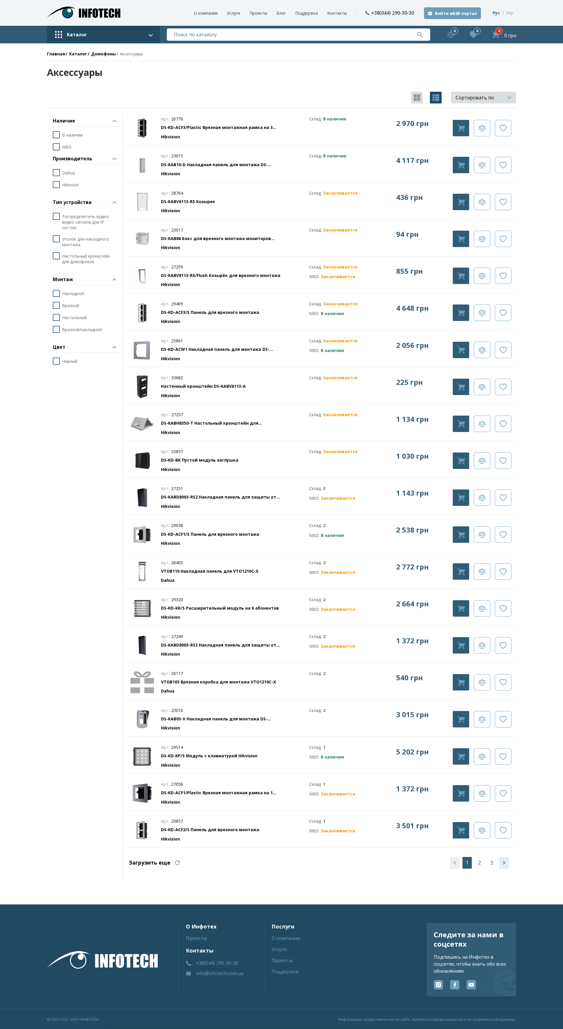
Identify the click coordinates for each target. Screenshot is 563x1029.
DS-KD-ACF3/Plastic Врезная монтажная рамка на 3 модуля (217, 127)
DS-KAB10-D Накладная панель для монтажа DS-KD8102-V (214, 165)
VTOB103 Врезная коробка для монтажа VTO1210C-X (218, 682)
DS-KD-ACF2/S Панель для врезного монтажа (210, 829)
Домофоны (103, 54)
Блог (281, 13)
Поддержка (306, 13)
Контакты (337, 13)
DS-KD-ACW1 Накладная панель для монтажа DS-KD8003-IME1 (215, 349)
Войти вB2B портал (456, 13)
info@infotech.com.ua (219, 973)
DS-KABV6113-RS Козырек (188, 201)
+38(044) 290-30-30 (392, 13)
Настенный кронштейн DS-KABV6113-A (203, 386)
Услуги (233, 13)
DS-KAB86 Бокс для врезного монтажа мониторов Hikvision (216, 238)
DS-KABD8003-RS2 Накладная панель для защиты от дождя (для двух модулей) (218, 497)
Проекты (258, 13)
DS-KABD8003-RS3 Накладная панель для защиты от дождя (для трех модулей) (218, 645)
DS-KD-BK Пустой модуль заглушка (199, 460)
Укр (509, 13)
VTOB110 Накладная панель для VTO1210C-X (209, 571)
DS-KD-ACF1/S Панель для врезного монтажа (210, 534)
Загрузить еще (149, 862)
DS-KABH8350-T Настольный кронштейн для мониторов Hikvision (209, 423)
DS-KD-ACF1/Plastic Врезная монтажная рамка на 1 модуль (217, 793)
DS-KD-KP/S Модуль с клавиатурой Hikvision (209, 755)
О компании (206, 13)
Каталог (78, 54)
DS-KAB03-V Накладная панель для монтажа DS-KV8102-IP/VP (214, 719)
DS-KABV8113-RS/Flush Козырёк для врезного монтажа (220, 275)
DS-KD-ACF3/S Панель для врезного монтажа (210, 312)
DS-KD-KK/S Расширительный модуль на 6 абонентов (220, 608)
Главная (56, 54)
